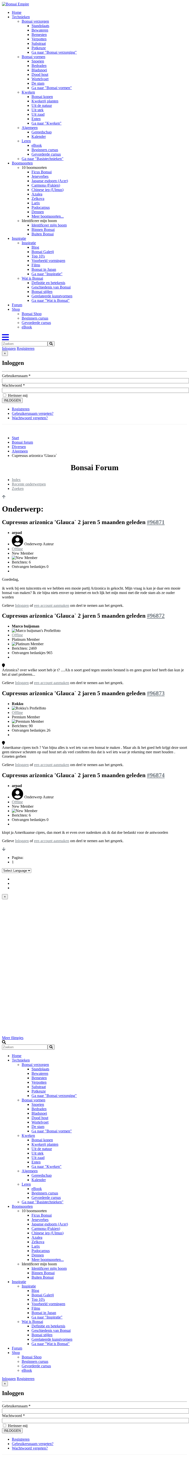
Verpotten (39, 39)
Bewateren (40, 30)
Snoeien (38, 61)
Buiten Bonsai (43, 234)
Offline (17, 549)
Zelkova (38, 198)
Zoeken (18, 488)
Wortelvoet (40, 79)
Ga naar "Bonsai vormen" (52, 88)
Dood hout (40, 74)
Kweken (28, 92)
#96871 (156, 522)
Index (16, 480)
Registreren (25, 348)
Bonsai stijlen (42, 292)
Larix (36, 203)
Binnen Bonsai (43, 229)
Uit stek (38, 110)
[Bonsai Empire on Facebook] (14, 879)
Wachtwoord (13, 385)
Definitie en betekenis (48, 283)
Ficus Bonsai (42, 172)
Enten (36, 119)
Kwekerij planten (45, 101)
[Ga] (51, 343)
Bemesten (39, 34)
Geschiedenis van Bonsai (51, 287)
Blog (35, 247)
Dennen (38, 212)
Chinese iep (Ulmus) (47, 190)
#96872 (156, 615)
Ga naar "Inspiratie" (47, 274)
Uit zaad (38, 114)
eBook (37, 145)
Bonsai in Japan (44, 269)
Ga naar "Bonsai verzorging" (54, 52)
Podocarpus (41, 207)
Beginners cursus (45, 150)
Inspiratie (19, 238)
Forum (17, 305)
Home (16, 12)
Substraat (39, 43)
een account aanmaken (51, 605)
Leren (26, 141)
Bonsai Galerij (43, 252)
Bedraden (39, 66)
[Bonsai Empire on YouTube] (14, 883)
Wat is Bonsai (32, 278)
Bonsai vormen (33, 57)
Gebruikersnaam (16, 376)
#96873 (156, 693)
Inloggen (9, 348)
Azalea (37, 194)
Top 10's (38, 256)
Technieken (21, 17)
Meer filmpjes (12, 1038)
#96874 (156, 775)
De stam (38, 83)
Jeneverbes (40, 176)
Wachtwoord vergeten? (30, 418)
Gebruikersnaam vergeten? (32, 413)
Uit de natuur (42, 105)
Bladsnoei (39, 70)
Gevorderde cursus (46, 154)
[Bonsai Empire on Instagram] (14, 888)
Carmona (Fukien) (46, 185)
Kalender (39, 136)
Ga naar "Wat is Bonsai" (51, 300)
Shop (16, 309)
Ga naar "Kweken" (47, 123)
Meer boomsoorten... (48, 216)
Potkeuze (39, 48)
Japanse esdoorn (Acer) (50, 181)
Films (36, 265)
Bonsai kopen (42, 97)
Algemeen (30, 128)
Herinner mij (17, 395)
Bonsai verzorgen (35, 21)
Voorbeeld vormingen (48, 260)
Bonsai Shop (32, 314)
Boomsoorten (22, 163)
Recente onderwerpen (29, 484)
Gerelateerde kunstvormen (52, 296)
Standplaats (40, 26)
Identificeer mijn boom (49, 225)
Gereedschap (42, 132)
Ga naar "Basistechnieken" (42, 159)
